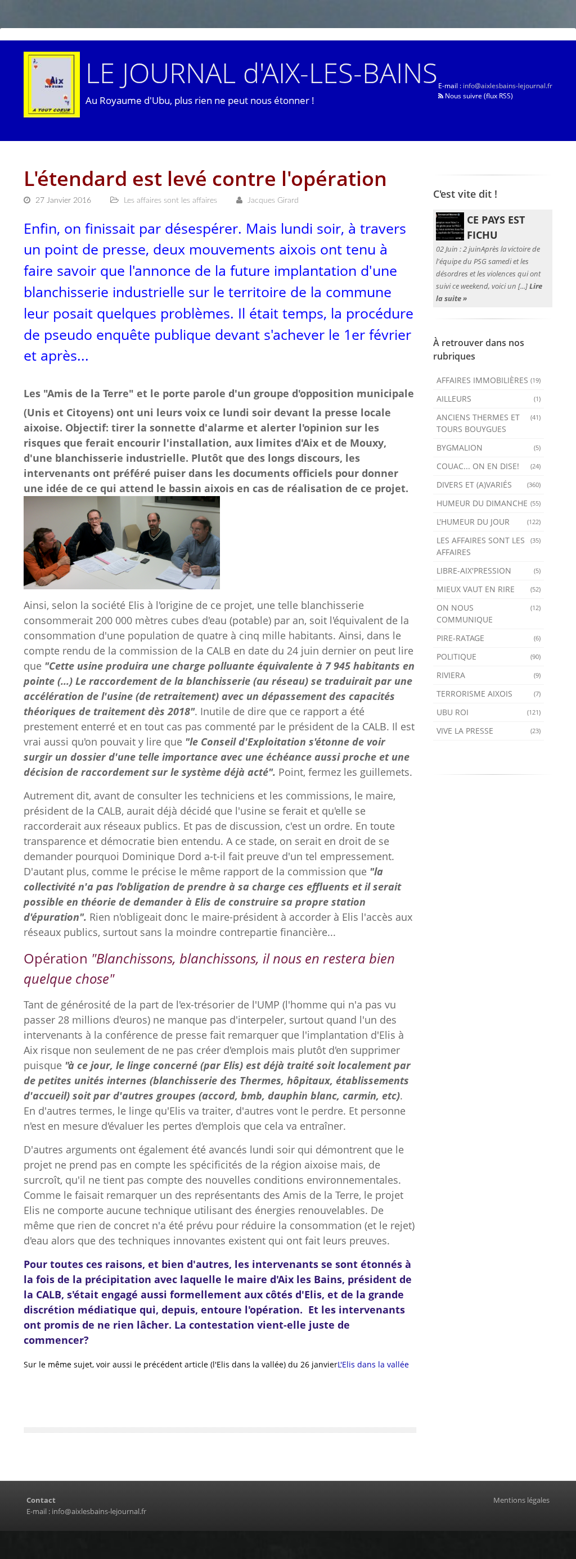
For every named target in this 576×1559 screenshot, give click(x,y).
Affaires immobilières (488, 380)
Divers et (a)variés (488, 484)
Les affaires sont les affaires (488, 546)
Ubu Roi (488, 712)
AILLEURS (488, 398)
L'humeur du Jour (488, 521)
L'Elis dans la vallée (373, 1364)
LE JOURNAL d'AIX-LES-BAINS (262, 72)
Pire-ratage (488, 638)
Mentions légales (521, 1500)
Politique (488, 656)
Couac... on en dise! (488, 466)
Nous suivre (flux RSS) (478, 96)
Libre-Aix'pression (488, 570)
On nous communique (488, 613)
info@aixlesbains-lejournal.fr (507, 85)
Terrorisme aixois (488, 693)
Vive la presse (488, 730)
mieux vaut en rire (488, 589)
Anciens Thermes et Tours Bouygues (488, 423)
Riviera (488, 675)
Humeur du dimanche (488, 503)
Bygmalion (488, 447)
